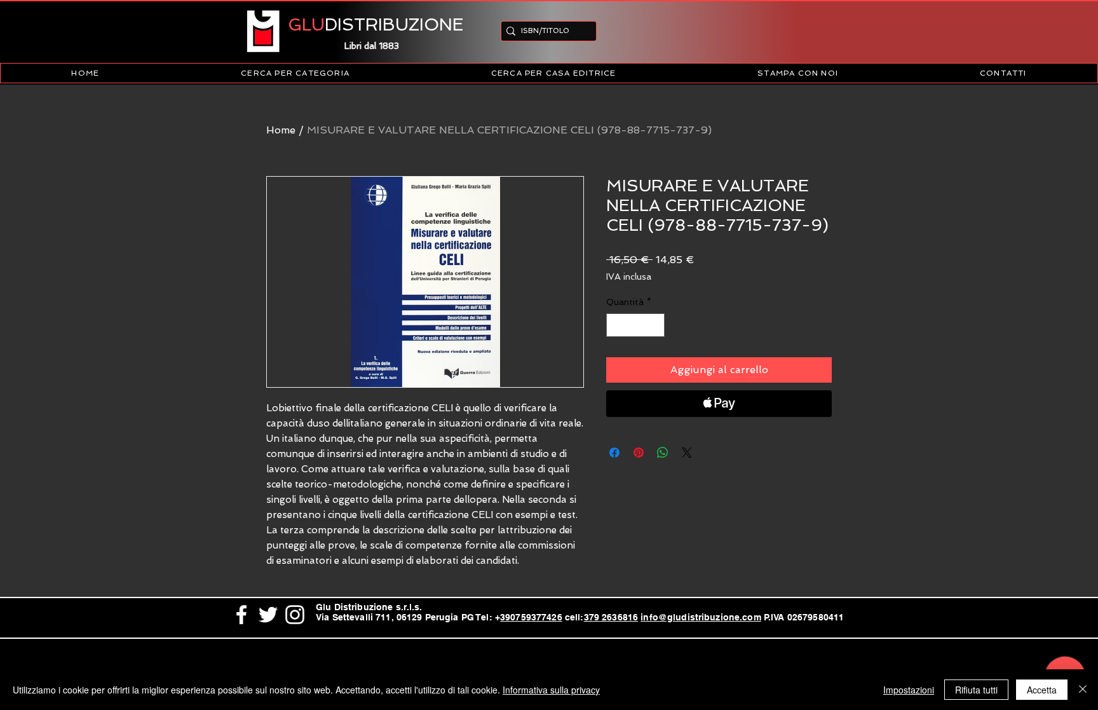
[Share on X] (687, 452)
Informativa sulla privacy (551, 689)
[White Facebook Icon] (241, 614)
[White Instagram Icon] (295, 614)
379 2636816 (611, 617)
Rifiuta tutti (976, 689)
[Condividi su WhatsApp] (662, 452)
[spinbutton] (635, 325)
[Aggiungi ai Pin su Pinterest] (638, 452)
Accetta (1042, 689)
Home (280, 130)
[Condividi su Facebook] (614, 452)
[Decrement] (616, 325)
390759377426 (531, 617)
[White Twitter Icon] (268, 614)
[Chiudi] (1082, 689)
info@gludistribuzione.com (700, 617)
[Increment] (655, 325)
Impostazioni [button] (908, 689)
